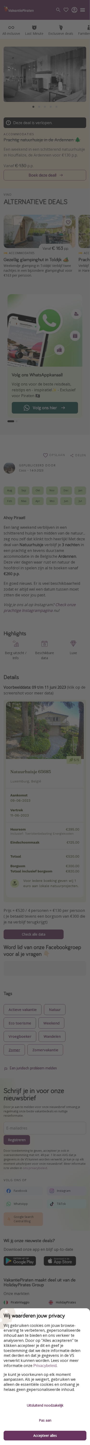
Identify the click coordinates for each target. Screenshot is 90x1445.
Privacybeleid (45, 1366)
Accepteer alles (45, 1435)
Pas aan (45, 1420)
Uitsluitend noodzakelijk (45, 1405)
